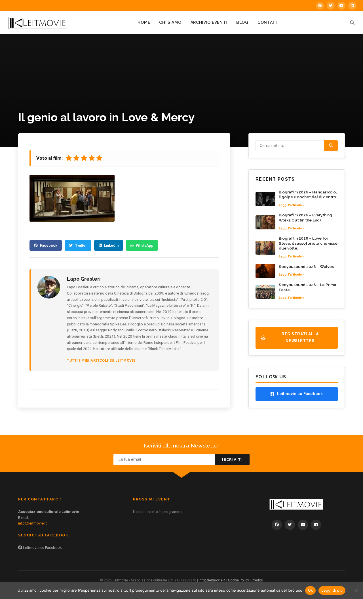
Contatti (269, 22)
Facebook (48, 245)
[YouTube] (341, 6)
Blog (242, 22)
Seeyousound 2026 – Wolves (306, 266)
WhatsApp (144, 245)
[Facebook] (320, 6)
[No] (356, 590)
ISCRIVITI (232, 459)
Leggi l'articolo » (291, 205)
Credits (257, 580)
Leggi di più (332, 590)
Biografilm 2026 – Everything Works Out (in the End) (305, 217)
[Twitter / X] (331, 6)
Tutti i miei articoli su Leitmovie (101, 360)
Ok (310, 590)
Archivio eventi (209, 22)
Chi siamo (170, 22)
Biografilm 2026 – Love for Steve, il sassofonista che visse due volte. (308, 243)
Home (144, 22)
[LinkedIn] (352, 6)
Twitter (81, 245)
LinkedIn (111, 245)
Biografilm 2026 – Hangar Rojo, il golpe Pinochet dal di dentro (308, 194)
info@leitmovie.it (32, 523)
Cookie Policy (238, 580)
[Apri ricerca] (352, 23)
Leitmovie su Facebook (42, 547)
